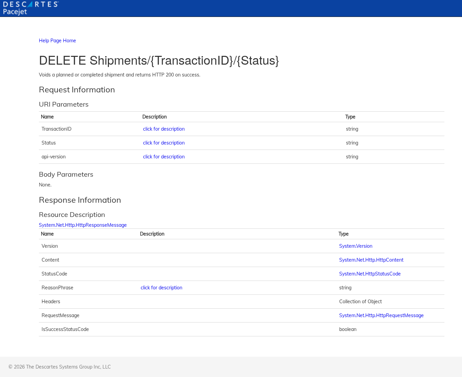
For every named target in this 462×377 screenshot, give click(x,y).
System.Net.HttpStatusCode (370, 274)
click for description (164, 129)
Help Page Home (57, 41)
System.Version (355, 246)
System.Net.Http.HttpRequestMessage (381, 315)
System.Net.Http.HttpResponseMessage (83, 225)
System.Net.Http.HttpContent (371, 260)
